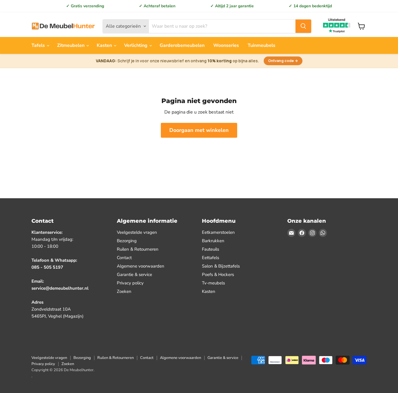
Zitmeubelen (71, 45)
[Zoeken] (303, 26)
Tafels (38, 45)
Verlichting (136, 45)
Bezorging (127, 241)
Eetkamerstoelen (218, 232)
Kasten (105, 45)
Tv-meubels (213, 283)
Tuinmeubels (261, 45)
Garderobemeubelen (182, 45)
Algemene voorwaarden (140, 266)
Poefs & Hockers (218, 274)
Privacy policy (130, 283)
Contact (124, 258)
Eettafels (210, 258)
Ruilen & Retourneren (138, 249)
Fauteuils (210, 249)
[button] (199, 61)
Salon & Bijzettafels (221, 266)
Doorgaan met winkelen (199, 130)
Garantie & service (134, 274)
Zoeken (124, 291)
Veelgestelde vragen (137, 232)
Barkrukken (213, 241)
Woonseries (226, 45)
